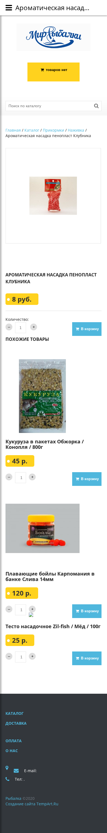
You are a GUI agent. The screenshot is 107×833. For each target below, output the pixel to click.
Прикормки (53, 130)
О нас (11, 750)
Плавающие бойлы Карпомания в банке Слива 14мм (50, 576)
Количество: (17, 319)
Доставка (16, 723)
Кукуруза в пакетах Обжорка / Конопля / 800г (44, 444)
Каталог (31, 130)
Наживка (76, 130)
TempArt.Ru (47, 803)
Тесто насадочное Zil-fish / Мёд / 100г (53, 626)
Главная (13, 130)
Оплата (13, 740)
